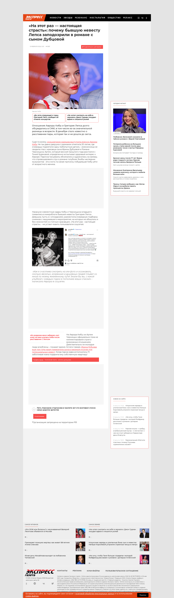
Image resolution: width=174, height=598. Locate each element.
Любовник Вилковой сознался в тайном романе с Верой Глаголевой (129, 138)
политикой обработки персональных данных (94, 594)
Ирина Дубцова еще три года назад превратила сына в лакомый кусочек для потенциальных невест (64, 349)
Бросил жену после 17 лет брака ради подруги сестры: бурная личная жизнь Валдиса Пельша (127, 160)
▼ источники (39, 416)
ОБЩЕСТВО (114, 18)
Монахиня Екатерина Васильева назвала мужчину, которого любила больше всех (129, 172)
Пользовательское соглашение (121, 571)
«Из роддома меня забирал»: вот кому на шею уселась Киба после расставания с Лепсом (45, 337)
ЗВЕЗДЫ (68, 18)
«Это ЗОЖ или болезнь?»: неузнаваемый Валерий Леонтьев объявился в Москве (47, 530)
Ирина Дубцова (64, 360)
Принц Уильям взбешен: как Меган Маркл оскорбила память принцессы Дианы (129, 186)
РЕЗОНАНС (81, 18)
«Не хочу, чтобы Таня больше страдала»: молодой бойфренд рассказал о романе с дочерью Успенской (112, 557)
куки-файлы (93, 571)
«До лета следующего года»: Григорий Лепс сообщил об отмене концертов (46, 117)
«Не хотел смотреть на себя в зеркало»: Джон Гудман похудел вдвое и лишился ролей (81, 117)
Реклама (77, 571)
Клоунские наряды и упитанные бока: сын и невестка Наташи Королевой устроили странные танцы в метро (113, 544)
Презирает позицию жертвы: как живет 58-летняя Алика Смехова (47, 544)
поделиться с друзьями (92, 47)
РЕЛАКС (127, 18)
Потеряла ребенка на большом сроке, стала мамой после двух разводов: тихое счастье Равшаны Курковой (128, 147)
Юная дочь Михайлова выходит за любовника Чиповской (45, 557)
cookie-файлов (32, 596)
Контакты (62, 571)
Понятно (143, 595)
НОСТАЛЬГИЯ (97, 18)
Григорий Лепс (51, 360)
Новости (55, 18)
